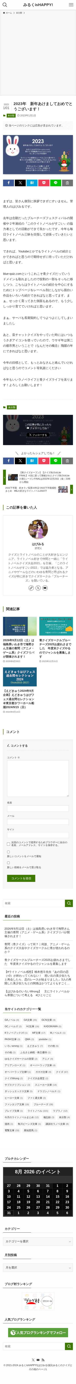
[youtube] (45, 588)
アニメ (47, 1058)
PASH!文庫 (12, 1039)
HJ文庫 (32, 1026)
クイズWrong (14, 1078)
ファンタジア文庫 (17, 1104)
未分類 (11, 115)
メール (10, 816)
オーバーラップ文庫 (43, 1065)
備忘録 (48, 1117)
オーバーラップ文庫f (18, 1072)
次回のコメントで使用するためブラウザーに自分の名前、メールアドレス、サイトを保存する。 (39, 844)
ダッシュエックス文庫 (19, 1091)
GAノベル (12, 1020)
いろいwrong (13, 1046)
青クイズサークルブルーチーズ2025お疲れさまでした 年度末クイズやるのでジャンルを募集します (37, 961)
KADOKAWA (52, 1026)
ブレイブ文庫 (14, 1110)
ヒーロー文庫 (14, 1098)
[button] (8, 183)
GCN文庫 (49, 1020)
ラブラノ (60, 1110)
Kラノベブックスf (16, 1032)
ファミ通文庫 (37, 1098)
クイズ (62, 1072)
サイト (10, 829)
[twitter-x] (38, 588)
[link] (31, 588)
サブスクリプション (17, 1084)
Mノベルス (57, 1032)
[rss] (43, 1360)
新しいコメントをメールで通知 (24, 856)
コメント (13, 757)
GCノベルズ (13, 1026)
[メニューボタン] (71, 5)
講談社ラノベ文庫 (57, 1124)
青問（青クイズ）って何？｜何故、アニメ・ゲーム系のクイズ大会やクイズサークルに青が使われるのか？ (37, 948)
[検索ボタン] (5, 5)
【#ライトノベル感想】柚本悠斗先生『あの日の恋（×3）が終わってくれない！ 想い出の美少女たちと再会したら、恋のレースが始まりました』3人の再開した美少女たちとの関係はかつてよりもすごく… (37, 977)
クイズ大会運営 (38, 1078)
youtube (45, 1039)
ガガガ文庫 (43, 1072)
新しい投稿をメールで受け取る (24, 867)
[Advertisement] (38, 54)
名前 (9, 802)
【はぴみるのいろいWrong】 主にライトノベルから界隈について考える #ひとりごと (37, 993)
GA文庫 (30, 1020)
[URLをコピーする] (67, 183)
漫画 (9, 1124)
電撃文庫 (12, 1130)
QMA (29, 1039)
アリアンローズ (15, 1065)
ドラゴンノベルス (48, 1091)
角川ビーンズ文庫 (29, 1124)
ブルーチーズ (43, 1104)
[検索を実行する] (69, 903)
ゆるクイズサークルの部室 (21, 1058)
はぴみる (38, 544)
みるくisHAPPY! (38, 5)
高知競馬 (30, 1130)
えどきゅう (35, 1046)
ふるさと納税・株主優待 (35, 1052)
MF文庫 (38, 1032)
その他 (53, 1046)
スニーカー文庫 (46, 1084)
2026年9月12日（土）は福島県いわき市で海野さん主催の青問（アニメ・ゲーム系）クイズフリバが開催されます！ (37, 932)
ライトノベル (38, 1110)
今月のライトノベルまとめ (22, 1117)
